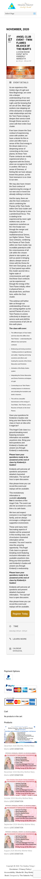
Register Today (20, 613)
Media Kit (20, 872)
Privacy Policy (25, 869)
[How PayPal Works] (8, 679)
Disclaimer (13, 869)
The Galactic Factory (28, 875)
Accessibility (9, 872)
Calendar (17, 648)
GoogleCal (17, 651)
